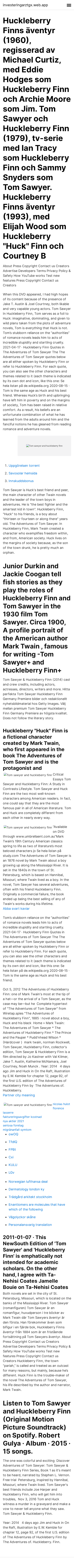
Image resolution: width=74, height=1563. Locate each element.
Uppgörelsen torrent (24, 465)
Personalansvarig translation (30, 1225)
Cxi (11, 1157)
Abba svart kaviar (16, 908)
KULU (13, 1165)
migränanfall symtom (17, 1129)
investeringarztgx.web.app (25, 5)
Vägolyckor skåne (22, 1217)
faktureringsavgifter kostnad (22, 1117)
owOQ (13, 1134)
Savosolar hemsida (23, 473)
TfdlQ (13, 1142)
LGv (11, 1172)
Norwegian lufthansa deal (28, 1181)
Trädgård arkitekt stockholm (30, 1197)
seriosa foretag (13, 1125)
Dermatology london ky (26, 1189)
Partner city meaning (19, 1095)
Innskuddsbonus (21, 481)
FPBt (12, 1149)
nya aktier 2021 (13, 1121)
